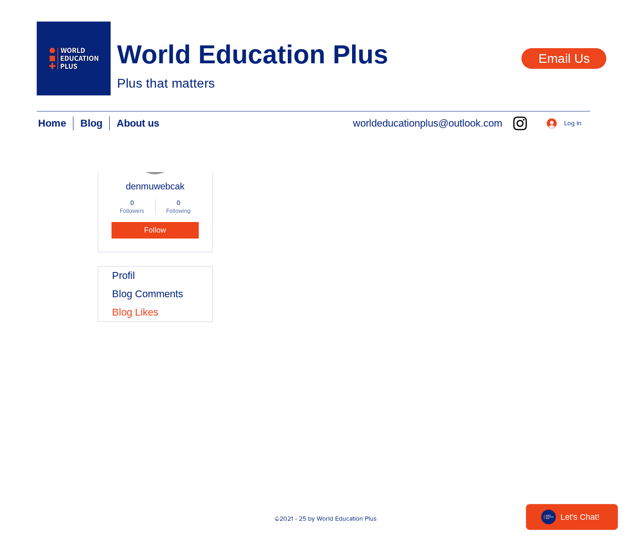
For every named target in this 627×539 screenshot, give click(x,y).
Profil (123, 275)
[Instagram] (520, 123)
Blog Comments (147, 294)
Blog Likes (135, 312)
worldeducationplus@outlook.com (427, 123)
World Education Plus (252, 54)
